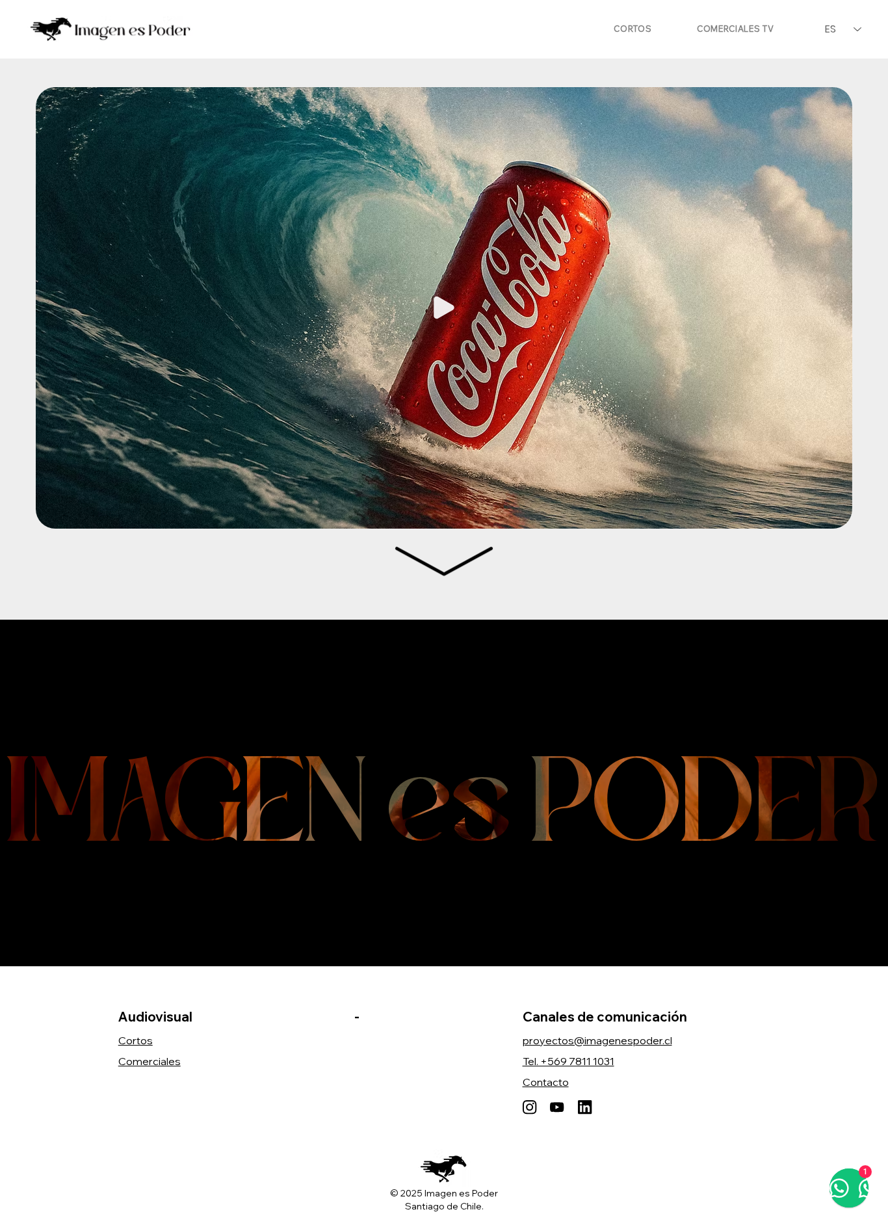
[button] (829, 513)
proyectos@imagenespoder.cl (597, 1040)
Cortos (135, 1040)
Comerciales (149, 1061)
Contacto (546, 1081)
